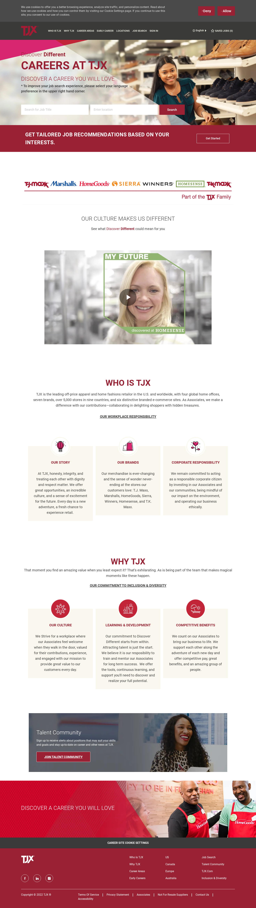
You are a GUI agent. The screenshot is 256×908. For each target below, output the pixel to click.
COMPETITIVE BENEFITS (195, 625)
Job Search (139, 30)
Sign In (154, 30)
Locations (123, 30)
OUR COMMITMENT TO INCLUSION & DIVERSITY (128, 585)
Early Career (105, 30)
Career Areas (85, 30)
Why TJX (69, 30)
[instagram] (49, 878)
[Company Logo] (34, 30)
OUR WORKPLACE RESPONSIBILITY (128, 416)
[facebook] (25, 878)
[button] (172, 110)
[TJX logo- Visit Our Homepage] (28, 859)
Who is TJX (54, 30)
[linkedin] (37, 878)
